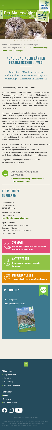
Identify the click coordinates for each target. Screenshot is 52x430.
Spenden (7, 378)
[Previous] (6, 24)
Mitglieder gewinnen (11, 385)
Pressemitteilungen (30, 45)
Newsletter (7, 399)
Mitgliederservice (10, 402)
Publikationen (14, 45)
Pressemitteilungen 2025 (12, 48)
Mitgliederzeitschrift (14, 303)
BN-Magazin (10, 299)
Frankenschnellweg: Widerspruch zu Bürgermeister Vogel (28, 180)
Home (4, 45)
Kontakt (6, 395)
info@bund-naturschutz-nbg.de (15, 218)
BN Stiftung (8, 382)
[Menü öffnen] (3, 5)
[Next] (46, 24)
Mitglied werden (9, 375)
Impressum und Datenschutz (26, 417)
